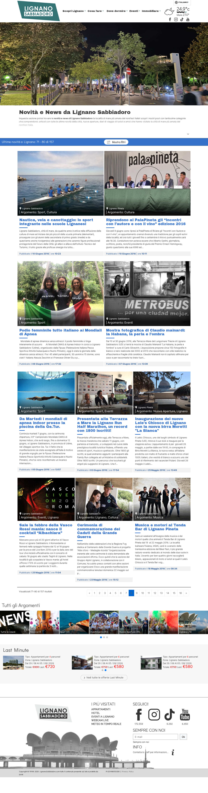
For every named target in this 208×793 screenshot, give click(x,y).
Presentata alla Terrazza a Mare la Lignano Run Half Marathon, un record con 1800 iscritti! (102, 425)
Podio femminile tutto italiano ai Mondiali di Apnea (60, 332)
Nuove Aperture (130, 631)
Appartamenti (100, 709)
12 (155, 593)
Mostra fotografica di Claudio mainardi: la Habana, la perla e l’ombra (145, 332)
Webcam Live (100, 720)
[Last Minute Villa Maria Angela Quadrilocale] (151, 662)
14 (167, 593)
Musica (35, 631)
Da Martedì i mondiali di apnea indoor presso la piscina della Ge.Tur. (43, 423)
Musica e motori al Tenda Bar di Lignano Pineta (160, 527)
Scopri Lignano (74, 11)
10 (142, 593)
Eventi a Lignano (102, 716)
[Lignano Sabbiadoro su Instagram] (176, 19)
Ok (183, 736)
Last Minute (116, 677)
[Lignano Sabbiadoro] (53, 712)
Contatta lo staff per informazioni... (151, 752)
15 (174, 593)
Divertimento (99, 631)
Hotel (95, 713)
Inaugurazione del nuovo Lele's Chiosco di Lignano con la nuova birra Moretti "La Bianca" (161, 425)
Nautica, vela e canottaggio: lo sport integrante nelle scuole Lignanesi (56, 222)
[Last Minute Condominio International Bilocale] (82, 662)
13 (161, 593)
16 (180, 593)
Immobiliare (150, 11)
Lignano (185, 631)
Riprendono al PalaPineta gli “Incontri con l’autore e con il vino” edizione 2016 (146, 222)
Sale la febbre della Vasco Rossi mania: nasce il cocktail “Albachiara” (45, 529)
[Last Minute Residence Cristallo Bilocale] (13, 662)
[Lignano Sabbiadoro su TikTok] (182, 19)
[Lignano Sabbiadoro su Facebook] (170, 19)
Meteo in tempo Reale (106, 724)
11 (149, 593)
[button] (101, 637)
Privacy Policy (128, 771)
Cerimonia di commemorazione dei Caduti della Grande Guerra (98, 531)
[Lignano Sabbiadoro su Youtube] (188, 19)
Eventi (134, 11)
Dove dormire (116, 11)
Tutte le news (7, 631)
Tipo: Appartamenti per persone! (42, 656)
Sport (64, 631)
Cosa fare (95, 11)
